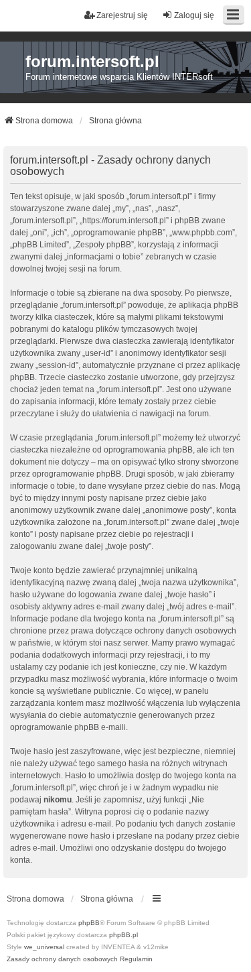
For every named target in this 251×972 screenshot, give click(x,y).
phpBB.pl (123, 934)
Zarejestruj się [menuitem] (122, 15)
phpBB (89, 922)
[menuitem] (62, 959)
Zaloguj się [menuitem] (194, 15)
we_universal (44, 947)
